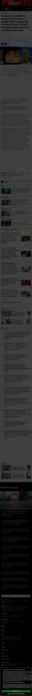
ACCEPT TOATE (16, 691)
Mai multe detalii (25, 673)
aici (8, 678)
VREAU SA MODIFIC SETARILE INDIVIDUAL (16, 693)
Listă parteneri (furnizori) (6, 688)
